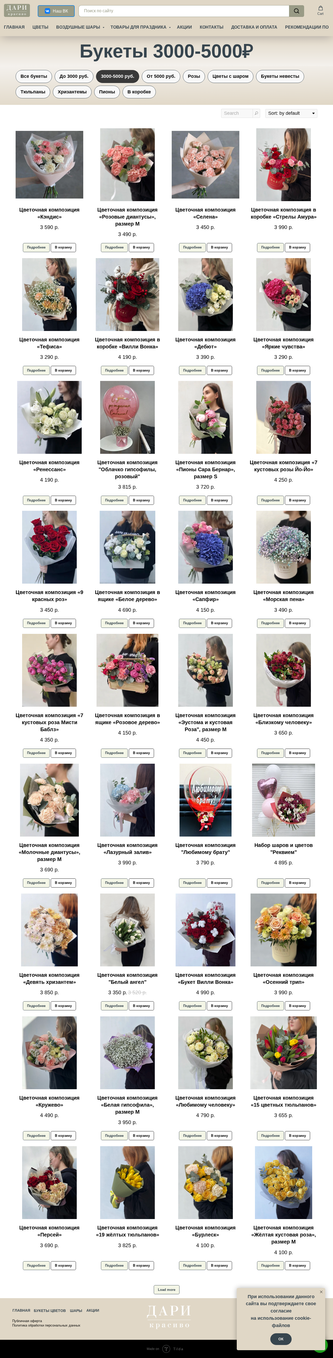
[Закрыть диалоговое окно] (324, 8)
